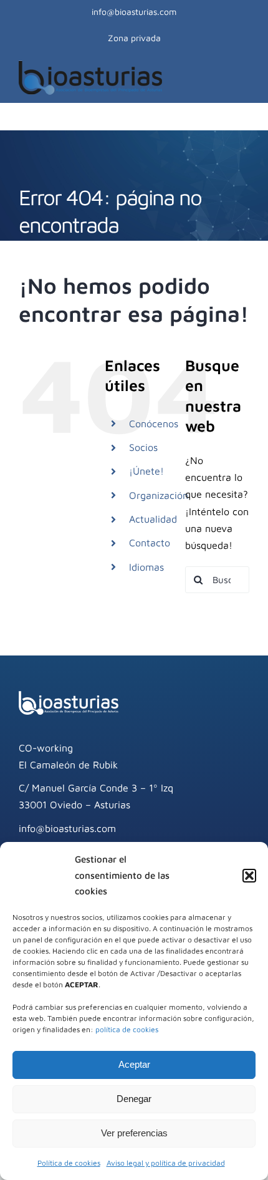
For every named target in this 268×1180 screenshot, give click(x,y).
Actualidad (153, 519)
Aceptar (134, 1064)
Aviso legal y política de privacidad (166, 1163)
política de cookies (126, 1029)
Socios (143, 447)
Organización (158, 495)
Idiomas (146, 567)
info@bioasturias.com (134, 11)
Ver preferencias (134, 1133)
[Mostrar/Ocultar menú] (242, 77)
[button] (249, 875)
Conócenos (153, 423)
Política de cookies (68, 1163)
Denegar (134, 1098)
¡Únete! (146, 470)
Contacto (149, 542)
